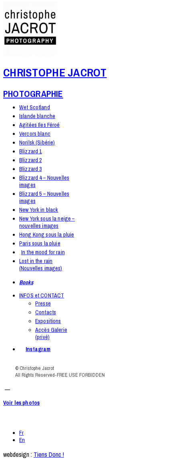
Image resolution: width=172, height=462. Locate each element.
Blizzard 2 (30, 160)
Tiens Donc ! (49, 454)
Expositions (48, 321)
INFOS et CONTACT (41, 295)
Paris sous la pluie (39, 243)
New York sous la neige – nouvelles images (47, 222)
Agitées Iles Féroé (39, 125)
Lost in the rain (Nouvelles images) (40, 264)
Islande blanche (37, 116)
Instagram (38, 349)
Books (26, 282)
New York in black (38, 209)
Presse (43, 303)
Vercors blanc (34, 133)
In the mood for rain (43, 252)
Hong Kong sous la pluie (46, 234)
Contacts (45, 312)
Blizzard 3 (30, 169)
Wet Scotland (34, 107)
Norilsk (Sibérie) (37, 142)
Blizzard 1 (30, 151)
